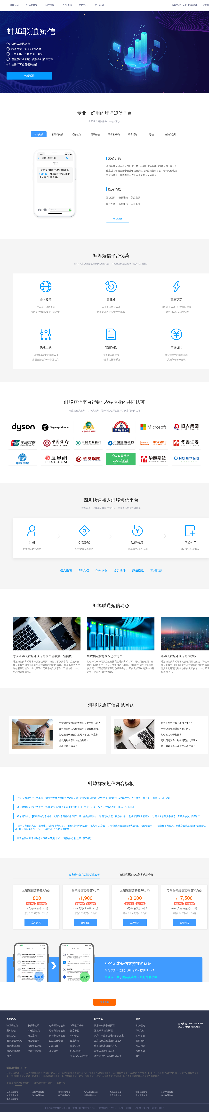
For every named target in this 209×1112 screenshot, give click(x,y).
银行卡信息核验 (57, 1035)
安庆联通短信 (167, 1091)
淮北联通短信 (115, 1091)
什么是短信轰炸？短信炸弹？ (74, 740)
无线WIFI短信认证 (103, 1030)
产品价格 (67, 5)
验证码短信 (12, 1025)
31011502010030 (154, 1107)
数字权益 (74, 1030)
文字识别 (53, 1050)
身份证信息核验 (57, 1025)
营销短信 (11, 1035)
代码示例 (101, 570)
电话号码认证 (34, 1050)
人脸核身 (53, 1045)
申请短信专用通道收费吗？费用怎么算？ (79, 722)
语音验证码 (33, 1040)
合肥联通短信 (12, 1091)
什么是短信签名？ (68, 746)
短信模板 (138, 570)
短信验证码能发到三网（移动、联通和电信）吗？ (80, 734)
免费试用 (29, 75)
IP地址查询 (75, 1050)
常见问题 (156, 570)
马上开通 (104, 1002)
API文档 (83, 570)
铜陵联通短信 (141, 1091)
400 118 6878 (190, 5)
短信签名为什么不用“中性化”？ (176, 722)
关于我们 (99, 5)
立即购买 (36, 922)
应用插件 (140, 1040)
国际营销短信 (13, 1050)
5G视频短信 (34, 1030)
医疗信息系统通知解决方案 (107, 1040)
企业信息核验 (56, 1040)
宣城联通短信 (141, 1095)
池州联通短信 (12, 1098)
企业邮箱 (74, 1040)
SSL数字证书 (77, 1025)
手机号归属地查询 (79, 1055)
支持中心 (83, 5)
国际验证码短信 (15, 1040)
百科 (138, 1055)
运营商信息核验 (57, 1030)
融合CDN (75, 1045)
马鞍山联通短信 (91, 1091)
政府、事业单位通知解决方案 (109, 1035)
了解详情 (117, 219)
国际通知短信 (13, 1045)
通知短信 (11, 1030)
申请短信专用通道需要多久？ (176, 728)
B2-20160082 (125, 1107)
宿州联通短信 (90, 1095)
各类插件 (120, 570)
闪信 (9, 1055)
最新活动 (14, 5)
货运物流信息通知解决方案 (107, 1055)
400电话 (74, 1035)
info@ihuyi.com (192, 1026)
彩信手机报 (33, 1025)
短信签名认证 (34, 1045)
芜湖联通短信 (38, 1091)
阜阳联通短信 (64, 1095)
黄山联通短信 (12, 1095)
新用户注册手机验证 (104, 1025)
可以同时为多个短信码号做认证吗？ (179, 740)
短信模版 (140, 1050)
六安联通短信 (115, 1095)
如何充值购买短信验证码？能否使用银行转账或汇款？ (80, 728)
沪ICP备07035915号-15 (83, 1107)
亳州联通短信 (167, 1095)
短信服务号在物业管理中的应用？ (178, 746)
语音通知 (32, 1035)
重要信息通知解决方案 (105, 1045)
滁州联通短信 (38, 1095)
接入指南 (66, 570)
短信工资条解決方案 (104, 1050)
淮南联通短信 (64, 1091)
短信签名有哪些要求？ (172, 734)
